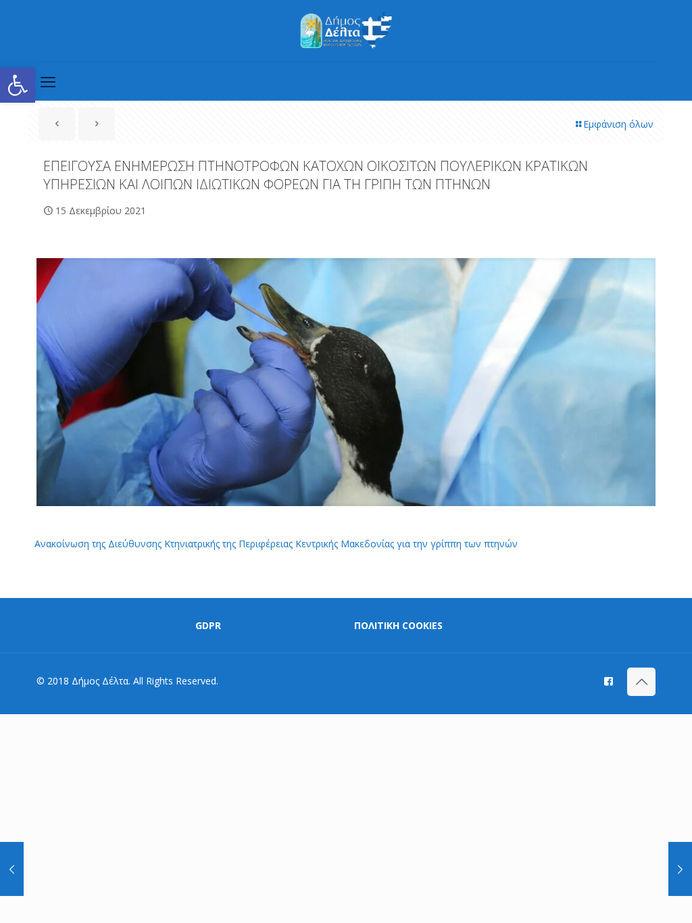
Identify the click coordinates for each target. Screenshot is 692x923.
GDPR (208, 625)
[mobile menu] (47, 81)
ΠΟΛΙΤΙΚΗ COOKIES (398, 625)
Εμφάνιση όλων (618, 124)
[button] (17, 85)
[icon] (608, 680)
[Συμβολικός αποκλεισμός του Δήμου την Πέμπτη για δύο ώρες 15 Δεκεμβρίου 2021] (12, 869)
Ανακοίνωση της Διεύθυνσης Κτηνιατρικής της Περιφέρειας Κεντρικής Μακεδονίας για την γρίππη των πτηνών (276, 543)
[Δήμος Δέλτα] (346, 30)
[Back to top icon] (641, 682)
